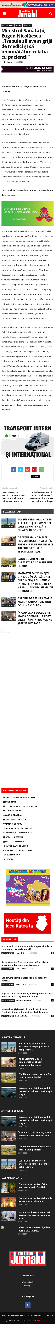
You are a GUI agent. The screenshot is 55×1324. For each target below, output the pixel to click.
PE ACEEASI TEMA (12, 511)
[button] (51, 14)
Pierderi (9, 859)
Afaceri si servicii (14, 837)
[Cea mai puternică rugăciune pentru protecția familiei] (8, 1188)
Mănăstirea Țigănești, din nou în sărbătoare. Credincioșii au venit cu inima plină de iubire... (25, 1011)
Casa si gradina (13, 815)
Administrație (8, 1000)
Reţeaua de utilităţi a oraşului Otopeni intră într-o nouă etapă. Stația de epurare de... (27, 995)
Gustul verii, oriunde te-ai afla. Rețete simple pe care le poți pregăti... (34, 1046)
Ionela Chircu (21, 953)
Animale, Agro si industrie (19, 832)
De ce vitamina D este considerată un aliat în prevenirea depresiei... (30, 1061)
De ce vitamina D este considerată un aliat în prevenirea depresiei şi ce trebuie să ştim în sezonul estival (36, 544)
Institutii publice (14, 841)
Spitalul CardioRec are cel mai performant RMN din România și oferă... (35, 1215)
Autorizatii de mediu (16, 846)
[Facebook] (28, 1305)
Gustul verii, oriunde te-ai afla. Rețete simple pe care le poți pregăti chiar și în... (26, 948)
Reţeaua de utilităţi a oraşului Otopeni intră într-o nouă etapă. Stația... (35, 1091)
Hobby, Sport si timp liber (20, 828)
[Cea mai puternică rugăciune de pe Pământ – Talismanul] (8, 1202)
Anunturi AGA (12, 854)
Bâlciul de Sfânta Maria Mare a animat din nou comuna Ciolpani (35, 602)
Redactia (8, 62)
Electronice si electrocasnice (21, 806)
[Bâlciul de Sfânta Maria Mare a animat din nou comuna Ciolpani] (8, 602)
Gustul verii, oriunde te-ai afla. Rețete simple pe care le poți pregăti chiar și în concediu (35, 525)
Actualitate (7, 25)
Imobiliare (10, 801)
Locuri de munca (14, 810)
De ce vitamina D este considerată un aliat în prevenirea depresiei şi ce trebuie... (25, 963)
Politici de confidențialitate (17, 1315)
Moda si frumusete (15, 819)
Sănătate (27, 25)
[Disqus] (27, 674)
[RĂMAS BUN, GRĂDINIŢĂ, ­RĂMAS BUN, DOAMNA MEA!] (8, 1231)
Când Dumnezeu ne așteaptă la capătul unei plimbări (35, 562)
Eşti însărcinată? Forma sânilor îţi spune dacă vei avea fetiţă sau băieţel (42, 497)
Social (18, 25)
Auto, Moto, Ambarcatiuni (20, 797)
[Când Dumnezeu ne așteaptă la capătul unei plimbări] (8, 562)
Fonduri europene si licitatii (19, 850)
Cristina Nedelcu (23, 1000)
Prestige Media (44, 1320)
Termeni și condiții (43, 1315)
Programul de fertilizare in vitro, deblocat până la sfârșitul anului (13, 497)
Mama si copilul (13, 824)
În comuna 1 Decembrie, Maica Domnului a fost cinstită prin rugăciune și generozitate (35, 618)
